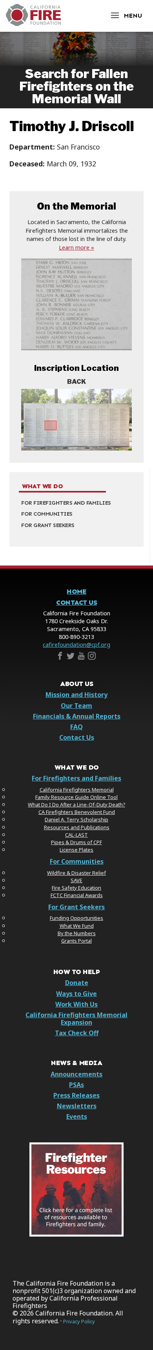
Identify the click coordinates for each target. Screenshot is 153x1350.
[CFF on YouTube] (81, 657)
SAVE (76, 880)
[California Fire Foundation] (33, 24)
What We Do (42, 486)
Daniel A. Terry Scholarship (76, 819)
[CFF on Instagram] (92, 657)
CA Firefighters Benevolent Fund (76, 811)
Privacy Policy (79, 1321)
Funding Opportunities (76, 917)
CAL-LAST (76, 834)
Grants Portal (76, 940)
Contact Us (76, 602)
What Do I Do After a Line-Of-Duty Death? (76, 804)
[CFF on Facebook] (60, 657)
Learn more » (76, 247)
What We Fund (77, 925)
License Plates (76, 849)
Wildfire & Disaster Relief (76, 872)
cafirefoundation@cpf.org (76, 644)
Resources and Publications (76, 827)
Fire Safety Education (76, 887)
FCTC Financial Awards (77, 895)
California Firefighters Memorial (77, 789)
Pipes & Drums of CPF (76, 842)
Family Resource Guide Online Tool (76, 797)
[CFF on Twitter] (71, 657)
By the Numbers (77, 933)
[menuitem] (76, 503)
